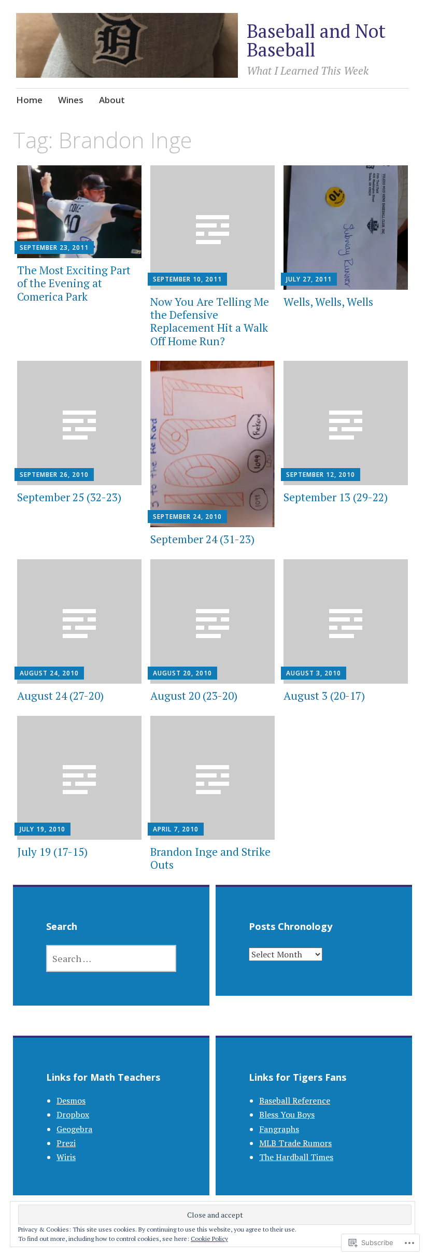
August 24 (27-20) (60, 695)
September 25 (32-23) (69, 497)
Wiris (66, 1157)
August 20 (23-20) (193, 695)
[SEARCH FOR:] (111, 958)
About (112, 100)
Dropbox (72, 1114)
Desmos (71, 1100)
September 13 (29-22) (336, 497)
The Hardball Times (296, 1157)
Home (29, 100)
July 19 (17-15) (52, 851)
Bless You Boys (287, 1114)
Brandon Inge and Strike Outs (210, 858)
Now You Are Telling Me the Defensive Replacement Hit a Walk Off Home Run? (209, 321)
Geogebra (74, 1129)
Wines (70, 100)
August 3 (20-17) (324, 695)
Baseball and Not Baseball (316, 40)
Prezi (66, 1143)
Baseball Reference (294, 1100)
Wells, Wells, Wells (328, 301)
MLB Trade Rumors (295, 1143)
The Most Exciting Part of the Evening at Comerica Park (74, 283)
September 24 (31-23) (202, 539)
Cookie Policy (209, 1238)
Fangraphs (279, 1129)
